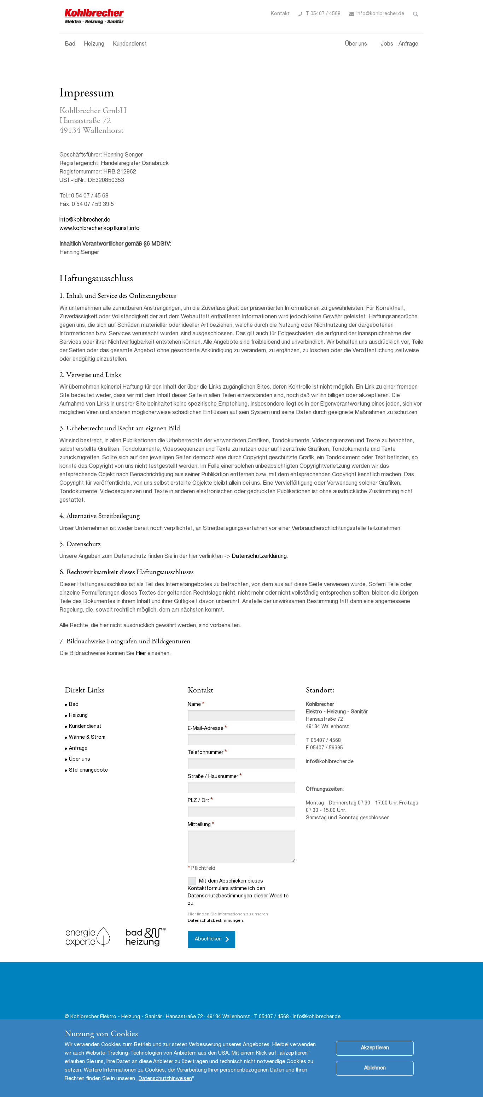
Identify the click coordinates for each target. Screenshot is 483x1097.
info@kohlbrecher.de (380, 14)
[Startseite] (95, 16)
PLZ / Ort (198, 800)
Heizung (94, 44)
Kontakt (280, 14)
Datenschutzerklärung (259, 557)
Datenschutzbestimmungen (215, 921)
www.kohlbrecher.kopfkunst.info (99, 229)
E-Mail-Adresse (205, 728)
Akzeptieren (375, 1048)
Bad (70, 44)
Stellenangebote (88, 770)
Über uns (356, 44)
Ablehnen (375, 1068)
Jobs (387, 44)
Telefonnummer (205, 752)
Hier (141, 654)
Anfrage (408, 44)
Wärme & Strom (87, 737)
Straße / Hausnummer (213, 776)
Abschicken (208, 939)
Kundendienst (130, 44)
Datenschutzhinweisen (165, 1078)
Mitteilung (199, 824)
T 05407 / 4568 (323, 14)
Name (194, 704)
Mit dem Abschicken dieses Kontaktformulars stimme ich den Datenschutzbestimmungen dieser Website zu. (238, 892)
